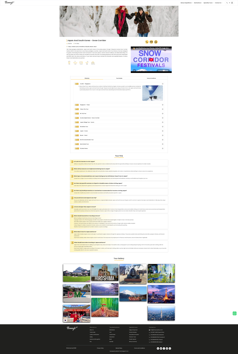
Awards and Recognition (95, 339)
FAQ (90, 341)
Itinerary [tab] (87, 78)
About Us (92, 329)
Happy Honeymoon (133, 329)
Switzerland (111, 337)
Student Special (132, 339)
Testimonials (92, 332)
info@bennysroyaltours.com (156, 329)
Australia (111, 341)
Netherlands (112, 329)
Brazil (110, 339)
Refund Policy (119, 348)
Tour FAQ (119, 156)
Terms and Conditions (139, 348)
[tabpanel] (119, 116)
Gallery (91, 337)
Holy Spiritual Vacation (134, 334)
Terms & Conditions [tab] (151, 78)
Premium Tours (132, 337)
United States (112, 334)
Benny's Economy (133, 341)
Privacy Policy (100, 348)
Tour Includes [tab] (119, 78)
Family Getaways (133, 332)
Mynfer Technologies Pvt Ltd (122, 351)
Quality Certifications (94, 334)
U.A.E (110, 332)
